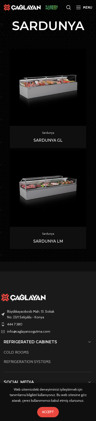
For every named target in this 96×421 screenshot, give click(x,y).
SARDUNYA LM (48, 241)
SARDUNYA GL (48, 140)
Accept (48, 412)
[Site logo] (22, 7)
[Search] (69, 7)
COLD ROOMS (16, 352)
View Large (82, 53)
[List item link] (48, 324)
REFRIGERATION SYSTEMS (27, 361)
